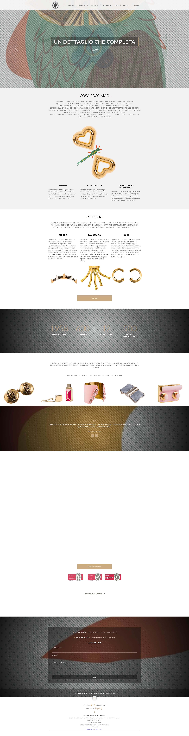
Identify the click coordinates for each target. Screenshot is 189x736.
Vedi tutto (94, 298)
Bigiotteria (97, 375)
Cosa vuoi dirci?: (58, 662)
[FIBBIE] (132, 393)
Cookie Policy (98, 729)
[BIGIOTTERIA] (94, 393)
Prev (92, 435)
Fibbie (108, 375)
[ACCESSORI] (57, 393)
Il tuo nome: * (57, 648)
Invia (94, 677)
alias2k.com (101, 705)
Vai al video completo (94, 567)
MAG (116, 5)
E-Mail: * (55, 655)
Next (96, 435)
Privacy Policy (90, 729)
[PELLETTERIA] (170, 393)
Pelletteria (118, 375)
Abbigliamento (72, 375)
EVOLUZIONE (107, 5)
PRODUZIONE (94, 5)
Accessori (85, 375)
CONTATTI (126, 5)
